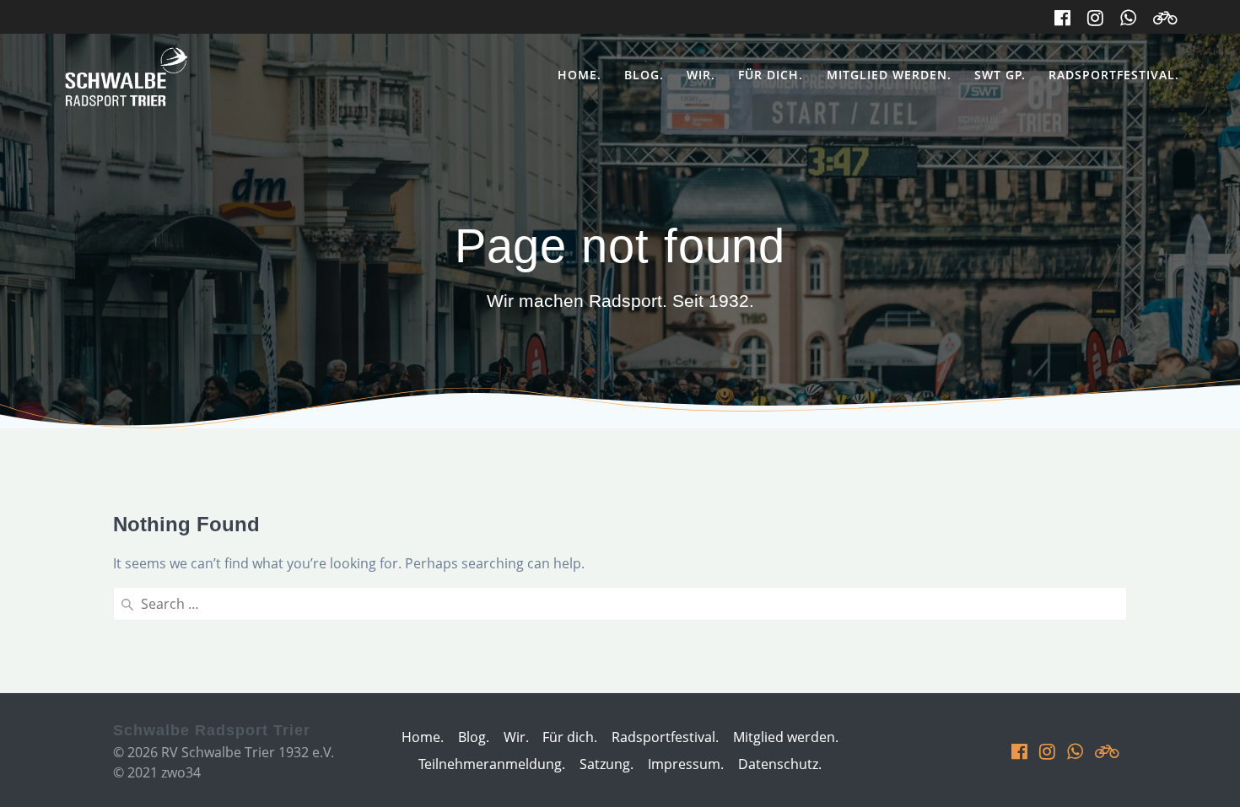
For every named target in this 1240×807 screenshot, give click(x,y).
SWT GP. (1000, 75)
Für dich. (770, 75)
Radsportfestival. (1114, 75)
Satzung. (606, 764)
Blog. (644, 75)
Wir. (701, 75)
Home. (579, 75)
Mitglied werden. (889, 75)
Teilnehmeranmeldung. (491, 764)
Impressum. (686, 764)
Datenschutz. (780, 764)
